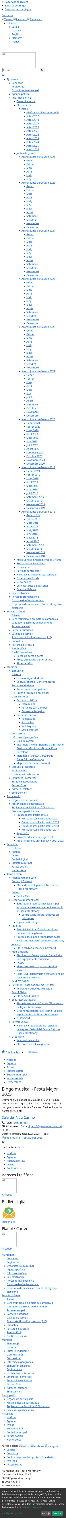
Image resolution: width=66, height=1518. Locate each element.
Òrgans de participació (20, 1399)
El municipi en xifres (18, 1365)
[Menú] (3, 75)
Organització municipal (20, 1266)
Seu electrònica (16, 1277)
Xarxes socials (15, 1078)
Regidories (13, 1262)
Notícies (11, 1059)
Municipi (7, 1339)
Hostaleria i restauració (20, 1373)
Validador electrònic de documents (27, 1306)
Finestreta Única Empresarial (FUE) (27, 1321)
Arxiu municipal (16, 1310)
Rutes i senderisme (18, 1351)
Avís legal (12, 1461)
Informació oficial (17, 1273)
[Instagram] (34, 19)
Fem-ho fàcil (14, 1332)
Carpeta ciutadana (17, 1314)
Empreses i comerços (19, 1376)
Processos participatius (20, 1410)
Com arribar (14, 1358)
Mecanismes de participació (23, 1402)
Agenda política (16, 1160)
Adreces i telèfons (17, 1388)
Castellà (16, 30)
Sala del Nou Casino (18, 1117)
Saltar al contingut (15, 5)
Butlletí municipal (17, 1074)
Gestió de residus (17, 1336)
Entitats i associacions (19, 1380)
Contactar (7, 15)
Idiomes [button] (11, 23)
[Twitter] (7, 19)
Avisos (10, 1067)
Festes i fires (14, 1384)
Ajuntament (9, 1254)
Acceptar (57, 1513)
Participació (9, 1395)
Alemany (17, 38)
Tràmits (11, 1299)
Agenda (33, 1051)
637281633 (21, 1122)
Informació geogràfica (20, 1362)
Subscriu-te (8, 1221)
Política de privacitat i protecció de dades (30, 1457)
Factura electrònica (18, 1328)
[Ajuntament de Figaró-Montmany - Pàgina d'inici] (19, 59)
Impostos (12, 1325)
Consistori (13, 1258)
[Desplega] (22, 1052)
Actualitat (14, 1052)
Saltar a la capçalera (16, 2)
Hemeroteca (14, 1082)
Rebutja (46, 1513)
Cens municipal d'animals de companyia (30, 1303)
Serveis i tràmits (11, 1295)
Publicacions (14, 1168)
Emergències (14, 1391)
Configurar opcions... (13, 1513)
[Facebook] (20, 19)
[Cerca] (42, 70)
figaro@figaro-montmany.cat (45, 1126)
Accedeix (7, 1195)
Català (15, 26)
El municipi (13, 1343)
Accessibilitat (14, 1464)
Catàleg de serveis (17, 1317)
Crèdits (11, 1449)
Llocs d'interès (15, 1354)
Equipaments (14, 1369)
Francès (16, 41)
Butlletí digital (15, 1071)
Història (11, 1347)
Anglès (15, 34)
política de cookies (31, 1507)
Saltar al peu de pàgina (18, 9)
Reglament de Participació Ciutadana (28, 1406)
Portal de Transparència (21, 1280)
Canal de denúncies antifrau (23, 1284)
